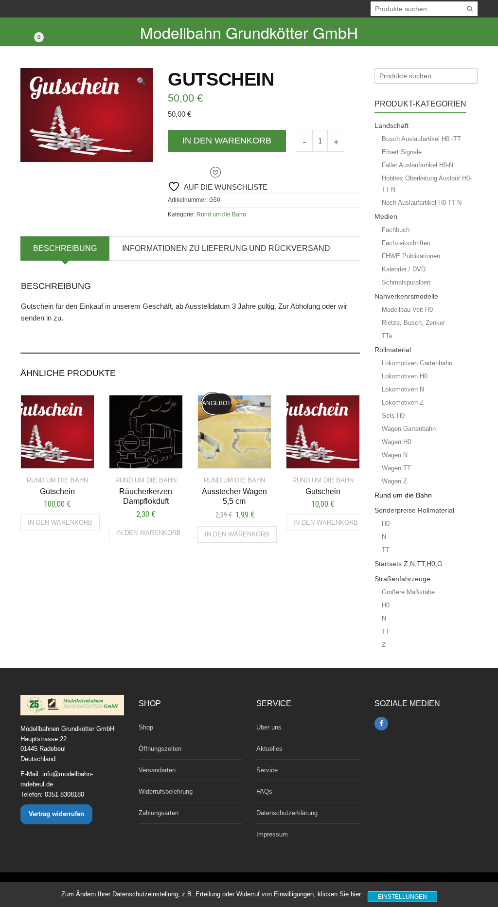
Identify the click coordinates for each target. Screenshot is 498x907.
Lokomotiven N (403, 389)
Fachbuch (395, 229)
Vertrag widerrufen (56, 814)
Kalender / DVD (404, 269)
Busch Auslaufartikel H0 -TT (421, 138)
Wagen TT (396, 468)
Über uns (269, 727)
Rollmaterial (392, 350)
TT (386, 549)
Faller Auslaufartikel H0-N (417, 165)
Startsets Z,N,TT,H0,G (408, 564)
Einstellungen (402, 896)
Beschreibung (65, 248)
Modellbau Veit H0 (407, 309)
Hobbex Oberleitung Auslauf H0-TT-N (427, 184)
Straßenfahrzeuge (402, 579)
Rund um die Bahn (221, 214)
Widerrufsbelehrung (166, 791)
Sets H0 (393, 415)
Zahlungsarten (158, 813)
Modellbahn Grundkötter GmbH (249, 32)
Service (267, 770)
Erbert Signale (402, 152)
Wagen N (395, 455)
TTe (387, 335)
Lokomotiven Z (403, 402)
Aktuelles (269, 748)
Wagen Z (394, 481)
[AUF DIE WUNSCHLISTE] (68, 401)
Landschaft (391, 125)
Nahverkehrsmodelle (406, 296)
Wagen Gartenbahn (409, 428)
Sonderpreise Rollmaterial (414, 510)
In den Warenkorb (226, 140)
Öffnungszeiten (160, 748)
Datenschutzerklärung (287, 813)
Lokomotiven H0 (404, 376)
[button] (141, 81)
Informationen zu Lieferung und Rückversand (226, 248)
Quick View (49, 455)
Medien (385, 216)
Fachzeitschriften (406, 243)
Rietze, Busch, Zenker (413, 322)
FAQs (264, 791)
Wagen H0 (396, 441)
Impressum (272, 834)
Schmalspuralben (406, 282)
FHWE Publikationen (411, 256)
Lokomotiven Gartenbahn (417, 363)
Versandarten (157, 770)
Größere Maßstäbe (408, 592)
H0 (386, 523)
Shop (146, 727)
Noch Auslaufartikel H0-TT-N (422, 202)
